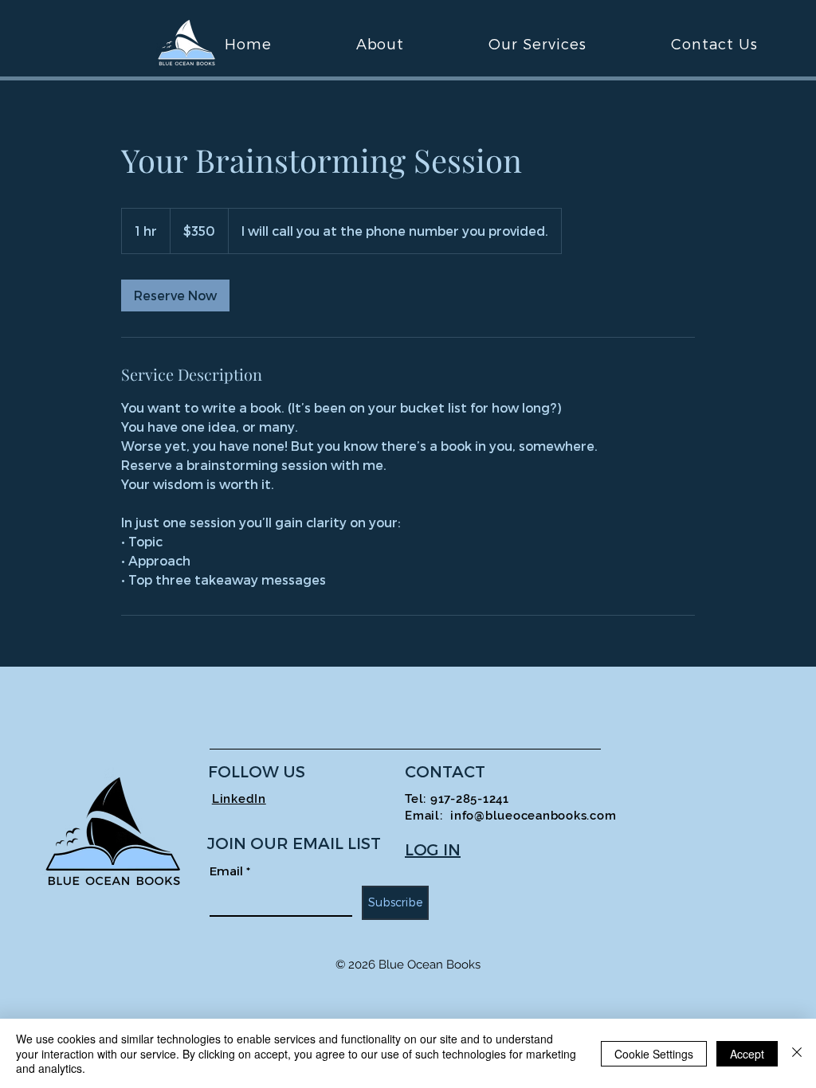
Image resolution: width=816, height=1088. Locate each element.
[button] (537, 43)
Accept (747, 1054)
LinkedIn (239, 799)
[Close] (796, 1053)
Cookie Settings (653, 1054)
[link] (175, 295)
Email (230, 870)
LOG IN (433, 849)
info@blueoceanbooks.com (533, 815)
